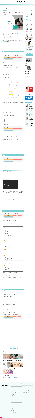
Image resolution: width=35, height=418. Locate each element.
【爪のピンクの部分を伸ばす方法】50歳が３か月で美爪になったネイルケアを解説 (31, 109)
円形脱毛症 (26, 83)
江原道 (31, 83)
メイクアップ (29, 82)
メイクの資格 (26, 82)
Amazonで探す (8, 57)
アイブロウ (30, 387)
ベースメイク (5, 351)
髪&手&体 (26, 84)
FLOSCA (26, 77)
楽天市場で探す (17, 57)
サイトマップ (11, 383)
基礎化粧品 (29, 83)
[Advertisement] (13, 46)
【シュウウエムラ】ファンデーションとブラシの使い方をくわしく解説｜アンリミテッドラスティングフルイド (8, 360)
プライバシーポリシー (22, 383)
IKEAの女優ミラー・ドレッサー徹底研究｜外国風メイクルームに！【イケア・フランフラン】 (31, 124)
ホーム (17, 383)
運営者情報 (20, 383)
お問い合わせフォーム (14, 383)
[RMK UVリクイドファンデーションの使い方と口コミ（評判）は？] (13, 348)
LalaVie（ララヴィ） (29, 77)
